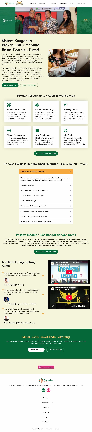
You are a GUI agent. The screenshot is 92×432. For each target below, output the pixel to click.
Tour (71, 3)
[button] (2, 20)
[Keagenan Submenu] (47, 3)
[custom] (43, 390)
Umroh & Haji (80, 3)
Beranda (33, 3)
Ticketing (63, 3)
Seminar (54, 3)
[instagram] (48, 390)
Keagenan (42, 3)
